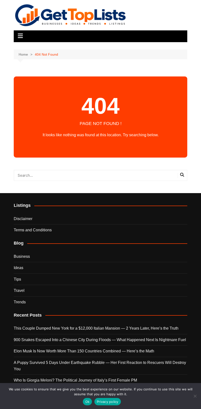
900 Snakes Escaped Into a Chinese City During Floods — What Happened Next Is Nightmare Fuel (100, 340)
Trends (20, 302)
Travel (19, 290)
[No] (194, 396)
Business (22, 256)
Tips (17, 279)
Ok (87, 402)
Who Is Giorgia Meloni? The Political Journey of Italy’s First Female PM (75, 380)
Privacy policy (107, 402)
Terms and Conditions (33, 230)
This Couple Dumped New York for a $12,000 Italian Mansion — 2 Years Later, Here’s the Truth (96, 328)
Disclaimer (23, 219)
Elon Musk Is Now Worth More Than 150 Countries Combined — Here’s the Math (84, 351)
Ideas (18, 268)
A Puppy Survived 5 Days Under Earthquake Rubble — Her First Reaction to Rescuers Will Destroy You (100, 365)
